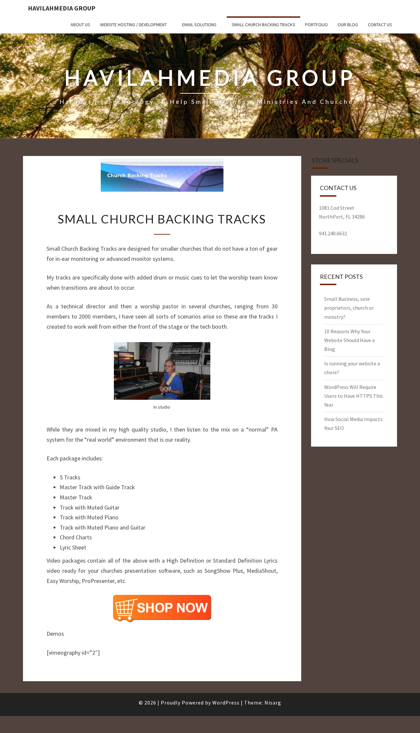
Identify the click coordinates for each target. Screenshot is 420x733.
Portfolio (316, 25)
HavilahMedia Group (61, 8)
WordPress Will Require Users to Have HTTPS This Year (353, 396)
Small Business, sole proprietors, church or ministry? (349, 308)
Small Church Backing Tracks (263, 25)
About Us (80, 25)
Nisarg (272, 702)
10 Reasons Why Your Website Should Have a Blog (349, 340)
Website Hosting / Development (133, 25)
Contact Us (380, 25)
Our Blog (348, 25)
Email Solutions (199, 25)
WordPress (226, 702)
